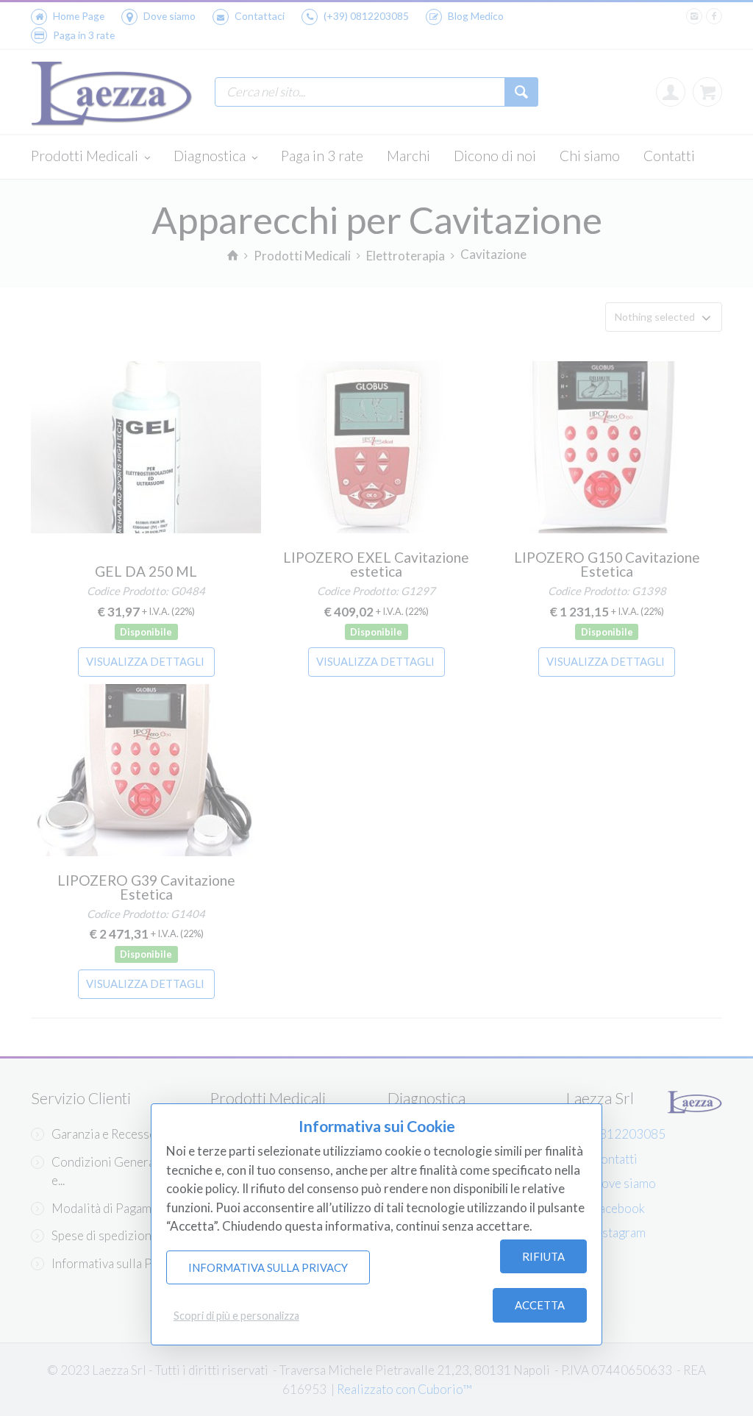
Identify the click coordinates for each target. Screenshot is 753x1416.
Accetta (540, 1305)
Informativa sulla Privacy (268, 1267)
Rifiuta (543, 1256)
